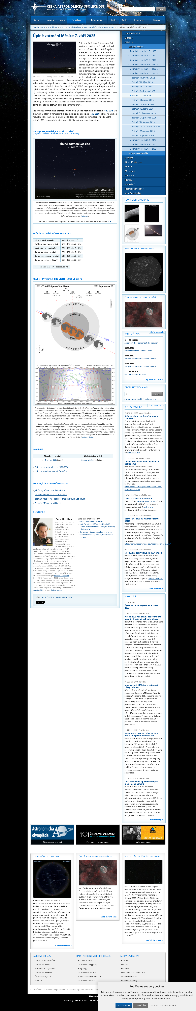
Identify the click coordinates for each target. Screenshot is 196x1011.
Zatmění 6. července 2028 (144, 113)
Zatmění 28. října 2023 (142, 82)
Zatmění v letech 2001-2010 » (144, 64)
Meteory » (130, 171)
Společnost (139, 20)
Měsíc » (129, 42)
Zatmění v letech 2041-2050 (143, 144)
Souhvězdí (129, 184)
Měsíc (62, 27)
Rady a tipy (83, 968)
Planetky (125, 968)
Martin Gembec (145, 413)
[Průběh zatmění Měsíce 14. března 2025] (133, 233)
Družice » (129, 175)
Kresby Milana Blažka (138, 153)
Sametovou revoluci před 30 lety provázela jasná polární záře (141, 734)
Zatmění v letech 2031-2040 (143, 140)
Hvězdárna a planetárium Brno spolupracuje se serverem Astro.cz (95, 989)
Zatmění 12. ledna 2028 (143, 108)
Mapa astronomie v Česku (89, 976)
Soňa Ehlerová (144, 458)
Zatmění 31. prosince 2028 (144, 117)
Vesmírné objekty (133, 193)
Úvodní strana (39, 27)
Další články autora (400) (89, 519)
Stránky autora (56, 590)
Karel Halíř (143, 682)
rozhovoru (148, 507)
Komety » (129, 166)
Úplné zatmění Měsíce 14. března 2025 (141, 606)
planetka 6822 (38, 590)
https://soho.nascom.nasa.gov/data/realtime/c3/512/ (148, 544)
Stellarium (84, 216)
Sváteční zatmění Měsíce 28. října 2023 (94, 524)
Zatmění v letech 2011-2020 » (144, 68)
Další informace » (63, 945)
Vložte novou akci (157, 332)
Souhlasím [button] (124, 1005)
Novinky (50, 20)
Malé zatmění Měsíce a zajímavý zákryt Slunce (141, 686)
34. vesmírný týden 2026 (46, 856)
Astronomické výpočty (87, 964)
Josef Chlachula (145, 495)
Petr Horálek (63, 519)
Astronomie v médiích (87, 972)
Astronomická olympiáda (45, 968)
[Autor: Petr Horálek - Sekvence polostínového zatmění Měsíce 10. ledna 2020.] (133, 213)
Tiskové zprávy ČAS (43, 964)
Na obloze (76, 20)
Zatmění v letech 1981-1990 (143, 55)
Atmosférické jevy (133, 162)
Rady (124, 20)
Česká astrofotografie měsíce (141, 297)
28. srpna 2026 (87, 460)
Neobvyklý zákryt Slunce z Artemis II (143, 552)
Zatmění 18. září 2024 (142, 86)
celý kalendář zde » (154, 379)
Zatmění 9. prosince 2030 (143, 135)
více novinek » (156, 588)
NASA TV (38, 980)
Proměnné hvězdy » (134, 188)
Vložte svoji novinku (156, 405)
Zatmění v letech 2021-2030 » (144, 73)
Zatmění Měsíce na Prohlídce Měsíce (60, 498)
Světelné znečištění (86, 960)
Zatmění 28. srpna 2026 (143, 100)
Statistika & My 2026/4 (145, 501)
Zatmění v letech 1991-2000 (143, 60)
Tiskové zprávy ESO (43, 972)
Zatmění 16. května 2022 (143, 77)
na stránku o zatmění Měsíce (51, 471)
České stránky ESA (43, 976)
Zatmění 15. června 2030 (143, 131)
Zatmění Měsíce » (137, 46)
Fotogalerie (96, 20)
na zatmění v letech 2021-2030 (51, 467)
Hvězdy (124, 960)
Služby (114, 20)
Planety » (129, 180)
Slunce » (129, 37)
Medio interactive (83, 1000)
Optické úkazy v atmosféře (133, 972)
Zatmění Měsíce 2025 (63, 597)
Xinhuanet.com (133, 452)
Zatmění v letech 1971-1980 (143, 51)
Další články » (156, 819)
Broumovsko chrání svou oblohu (92, 521)
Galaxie (124, 964)
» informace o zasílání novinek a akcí (140, 399)
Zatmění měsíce (47, 597)
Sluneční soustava (129, 976)
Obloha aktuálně (132, 33)
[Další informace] (52, 879)
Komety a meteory (129, 980)
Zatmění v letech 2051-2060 (143, 148)
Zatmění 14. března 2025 (143, 91)
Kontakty (157, 20)
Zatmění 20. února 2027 (143, 104)
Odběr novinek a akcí (136, 387)
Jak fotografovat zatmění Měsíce (50, 490)
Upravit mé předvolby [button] (164, 1005)
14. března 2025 (50, 460)
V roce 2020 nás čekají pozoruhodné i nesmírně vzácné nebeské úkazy (143, 617)
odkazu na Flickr (156, 578)
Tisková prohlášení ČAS (45, 960)
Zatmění (129, 157)
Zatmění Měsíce (74, 27)
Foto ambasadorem (61, 575)
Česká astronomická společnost (51, 989)
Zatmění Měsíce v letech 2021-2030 (99, 27)
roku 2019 (108, 110)
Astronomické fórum (87, 980)
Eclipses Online (88, 437)
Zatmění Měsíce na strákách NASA (51, 494)
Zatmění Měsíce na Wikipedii (48, 503)
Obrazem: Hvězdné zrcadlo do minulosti (95, 532)
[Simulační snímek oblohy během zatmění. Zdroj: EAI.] (54, 72)
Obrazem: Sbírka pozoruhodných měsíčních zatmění (141, 782)
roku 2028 (94, 113)
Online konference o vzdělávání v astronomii (142, 462)
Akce (62, 20)
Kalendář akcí (132, 333)
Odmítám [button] (141, 1005)
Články (37, 20)
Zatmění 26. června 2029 (143, 122)
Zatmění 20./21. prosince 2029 (146, 126)
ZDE (109, 221)
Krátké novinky (133, 406)
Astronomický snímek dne (139, 248)
